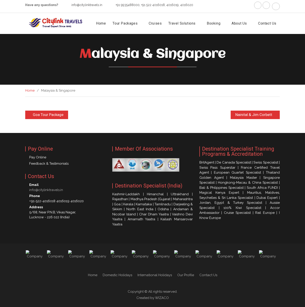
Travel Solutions (182, 23)
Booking (213, 23)
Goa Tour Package (48, 114)
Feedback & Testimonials (49, 164)
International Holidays (155, 275)
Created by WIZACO (152, 298)
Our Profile (185, 275)
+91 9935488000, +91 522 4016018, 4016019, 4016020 (154, 5)
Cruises (155, 23)
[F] (257, 5)
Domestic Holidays (117, 275)
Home (101, 23)
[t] (266, 5)
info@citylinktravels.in (86, 5)
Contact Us (267, 23)
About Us (239, 23)
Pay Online (37, 157)
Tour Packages (125, 23)
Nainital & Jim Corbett (253, 114)
